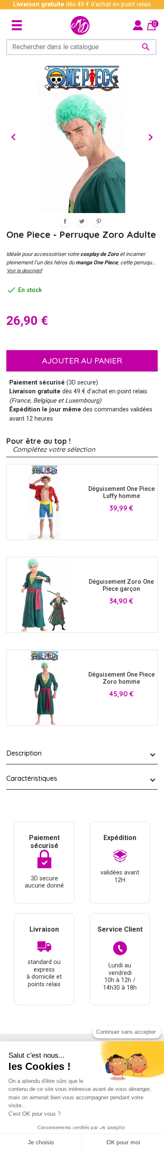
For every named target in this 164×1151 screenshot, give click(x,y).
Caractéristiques (31, 778)
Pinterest (99, 221)
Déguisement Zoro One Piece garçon (121, 585)
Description (24, 753)
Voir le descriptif (24, 271)
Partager (65, 221)
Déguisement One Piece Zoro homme (121, 678)
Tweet (82, 221)
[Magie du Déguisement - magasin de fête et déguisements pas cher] (80, 25)
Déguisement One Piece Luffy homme (121, 492)
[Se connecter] (138, 25)
